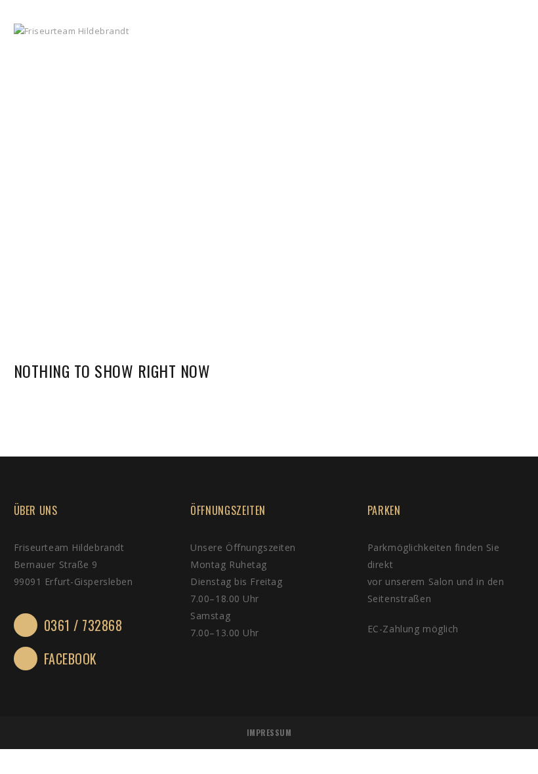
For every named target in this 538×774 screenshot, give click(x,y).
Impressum (269, 732)
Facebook (70, 658)
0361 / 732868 (83, 625)
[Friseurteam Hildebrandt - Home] (71, 31)
